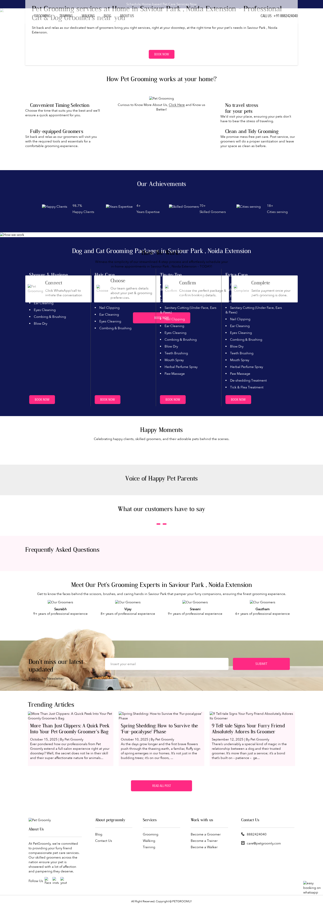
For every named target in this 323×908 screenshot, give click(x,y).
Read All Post (161, 785)
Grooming (42, 16)
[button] (158, 524)
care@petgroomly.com (264, 843)
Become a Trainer (204, 841)
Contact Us (103, 841)
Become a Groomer (206, 834)
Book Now (161, 54)
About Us (127, 16)
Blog (107, 16)
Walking (88, 16)
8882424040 (257, 834)
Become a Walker (204, 847)
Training (66, 16)
